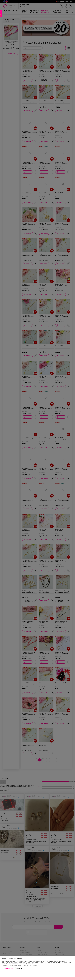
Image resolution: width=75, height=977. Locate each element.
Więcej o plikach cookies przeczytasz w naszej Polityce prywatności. (20, 965)
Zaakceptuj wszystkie (8, 968)
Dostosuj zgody (19, 968)
